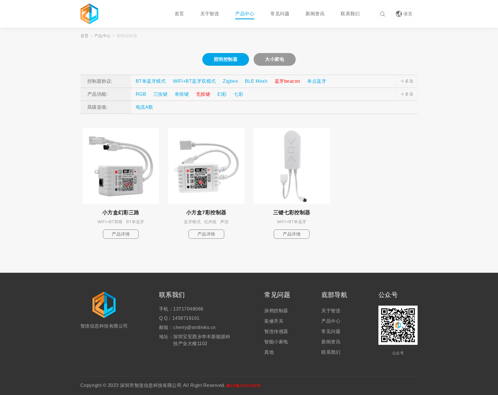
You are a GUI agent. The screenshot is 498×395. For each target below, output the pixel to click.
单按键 (182, 94)
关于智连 (209, 13)
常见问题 (279, 13)
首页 (179, 13)
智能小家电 (276, 341)
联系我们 (350, 13)
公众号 (388, 294)
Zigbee (230, 81)
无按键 (203, 94)
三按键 (160, 94)
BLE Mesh (256, 81)
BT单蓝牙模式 (151, 81)
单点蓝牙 (316, 81)
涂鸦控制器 (276, 310)
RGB (141, 94)
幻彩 (222, 94)
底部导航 (334, 294)
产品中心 (244, 13)
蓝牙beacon (287, 81)
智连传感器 (276, 331)
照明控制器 (225, 59)
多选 (409, 81)
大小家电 (274, 59)
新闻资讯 (315, 13)
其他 (269, 352)
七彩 (238, 94)
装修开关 (273, 321)
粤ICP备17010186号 (244, 386)
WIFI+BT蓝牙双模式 (194, 81)
